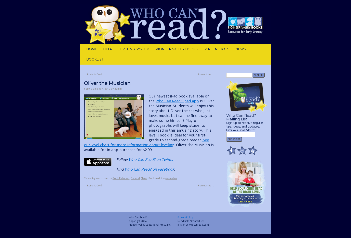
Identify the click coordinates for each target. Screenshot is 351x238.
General (135, 178)
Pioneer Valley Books (177, 49)
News (240, 49)
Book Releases (121, 178)
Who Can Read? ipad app (177, 100)
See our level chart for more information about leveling (146, 142)
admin (118, 88)
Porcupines (206, 74)
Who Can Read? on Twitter (151, 159)
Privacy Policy (185, 217)
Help (107, 49)
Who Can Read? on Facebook (149, 169)
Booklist (95, 59)
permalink (171, 178)
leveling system (134, 49)
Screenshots (216, 49)
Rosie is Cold (93, 74)
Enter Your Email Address (240, 130)
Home (91, 49)
